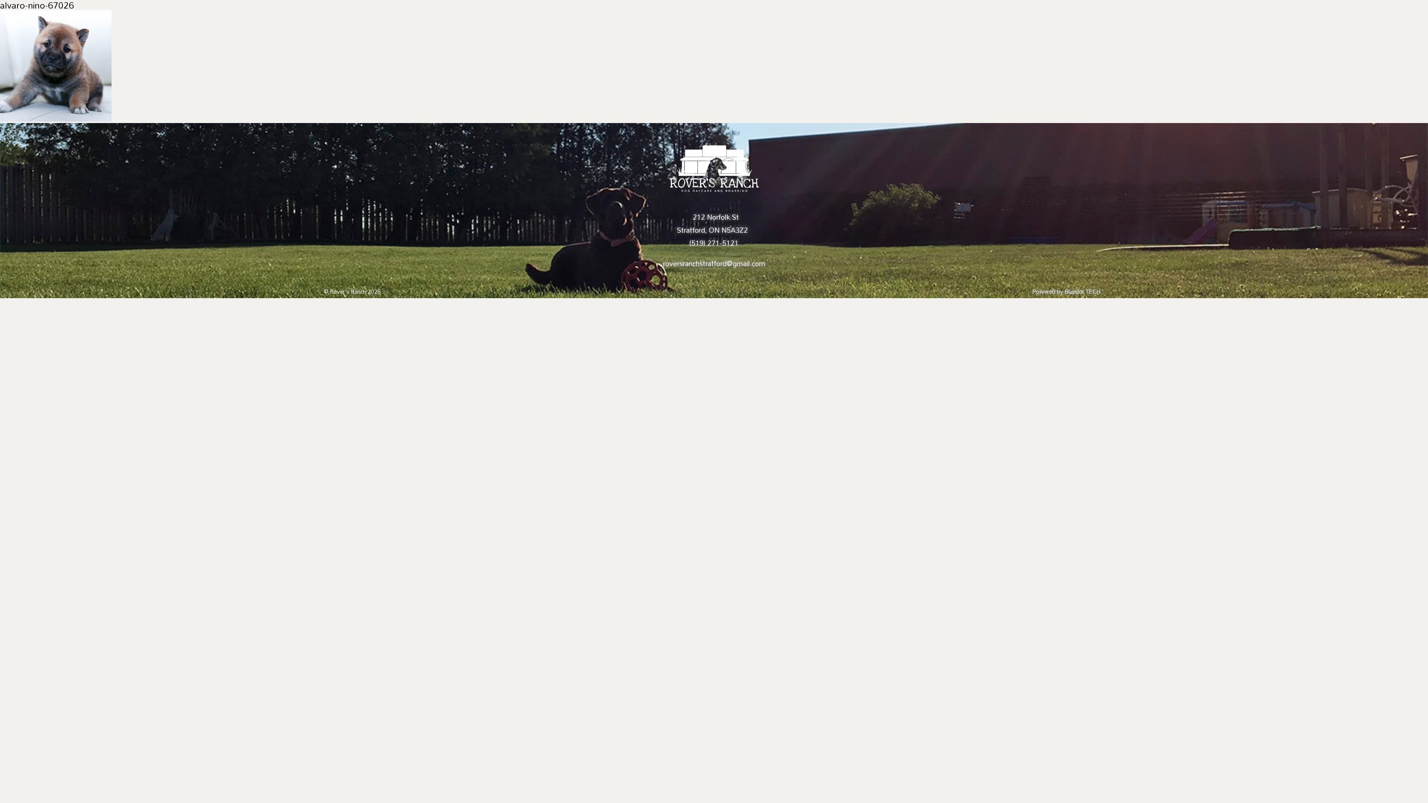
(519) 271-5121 (714, 243)
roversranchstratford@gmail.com (714, 264)
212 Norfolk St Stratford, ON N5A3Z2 (712, 223)
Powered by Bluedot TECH (1066, 291)
